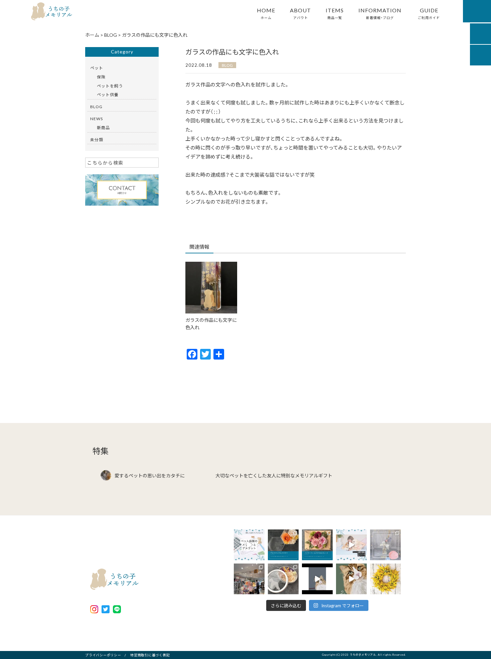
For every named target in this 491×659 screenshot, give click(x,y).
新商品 (103, 128)
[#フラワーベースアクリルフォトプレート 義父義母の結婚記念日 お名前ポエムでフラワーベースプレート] (317, 544)
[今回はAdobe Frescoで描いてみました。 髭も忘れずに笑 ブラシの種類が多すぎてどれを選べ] (317, 579)
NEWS (96, 119)
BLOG (227, 65)
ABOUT (300, 13)
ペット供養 (108, 94)
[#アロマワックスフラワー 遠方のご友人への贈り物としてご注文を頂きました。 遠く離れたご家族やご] (283, 544)
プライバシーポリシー (103, 654)
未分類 (96, 140)
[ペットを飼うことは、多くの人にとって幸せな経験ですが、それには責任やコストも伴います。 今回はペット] (351, 544)
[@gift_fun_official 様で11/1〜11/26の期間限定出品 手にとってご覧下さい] (249, 579)
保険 (101, 77)
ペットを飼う (110, 86)
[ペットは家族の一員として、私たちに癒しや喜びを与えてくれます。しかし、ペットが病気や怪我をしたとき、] (249, 544)
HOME (266, 13)
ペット (96, 68)
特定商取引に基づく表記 (150, 654)
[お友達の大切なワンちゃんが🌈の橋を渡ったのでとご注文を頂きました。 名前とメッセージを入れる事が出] (283, 579)
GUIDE (429, 13)
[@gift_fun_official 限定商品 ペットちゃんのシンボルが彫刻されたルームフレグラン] (385, 544)
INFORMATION (379, 13)
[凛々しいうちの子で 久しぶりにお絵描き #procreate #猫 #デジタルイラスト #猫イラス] (351, 579)
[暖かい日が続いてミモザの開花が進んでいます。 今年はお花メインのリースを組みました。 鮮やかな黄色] (385, 579)
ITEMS (335, 13)
